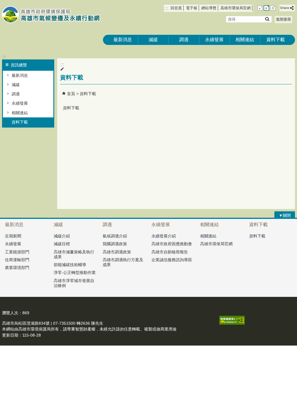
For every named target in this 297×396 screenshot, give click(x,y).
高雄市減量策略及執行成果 (74, 254)
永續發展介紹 (163, 236)
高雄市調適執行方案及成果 (123, 262)
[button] (267, 19)
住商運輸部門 (17, 259)
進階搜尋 (283, 19)
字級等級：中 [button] (266, 8)
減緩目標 (62, 243)
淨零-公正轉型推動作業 (75, 272)
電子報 (191, 8)
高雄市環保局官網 (235, 8)
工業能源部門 (17, 252)
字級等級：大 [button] (272, 8)
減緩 (153, 39)
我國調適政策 (115, 243)
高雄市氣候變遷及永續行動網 (51, 14)
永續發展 (214, 39)
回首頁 (176, 8)
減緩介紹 (62, 236)
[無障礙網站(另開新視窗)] (232, 323)
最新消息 (122, 39)
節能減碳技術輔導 (70, 264)
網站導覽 (208, 8)
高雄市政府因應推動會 (171, 243)
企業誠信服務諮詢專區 (171, 259)
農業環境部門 (17, 267)
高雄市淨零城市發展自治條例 (74, 283)
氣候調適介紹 (115, 236)
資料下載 (275, 39)
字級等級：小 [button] (260, 8)
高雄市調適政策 (117, 252)
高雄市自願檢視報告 (169, 252)
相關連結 (245, 39)
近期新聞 (13, 236)
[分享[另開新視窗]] (287, 8)
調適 (184, 39)
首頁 (71, 93)
